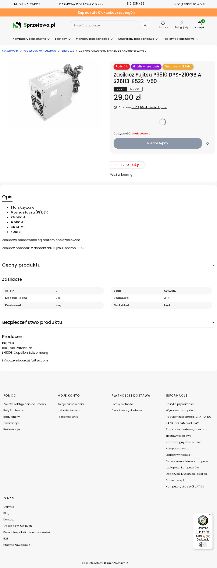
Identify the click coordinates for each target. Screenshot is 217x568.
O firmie (8, 507)
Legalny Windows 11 (179, 455)
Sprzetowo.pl (10, 50)
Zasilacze (67, 50)
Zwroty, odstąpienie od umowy (24, 404)
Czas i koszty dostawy (127, 410)
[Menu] (210, 515)
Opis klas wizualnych (17, 526)
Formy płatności (123, 404)
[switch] (203, 544)
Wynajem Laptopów (179, 410)
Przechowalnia (68, 417)
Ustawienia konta (69, 410)
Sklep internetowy (103, 563)
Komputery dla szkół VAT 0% (185, 487)
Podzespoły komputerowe (40, 50)
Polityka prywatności (180, 404)
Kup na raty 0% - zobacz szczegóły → (108, 12)
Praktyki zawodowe (16, 545)
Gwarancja (11, 423)
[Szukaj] (145, 25)
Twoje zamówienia (71, 404)
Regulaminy (11, 417)
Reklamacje (11, 429)
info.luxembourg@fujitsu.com (25, 360)
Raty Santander (14, 410)
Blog (6, 513)
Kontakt (8, 519)
